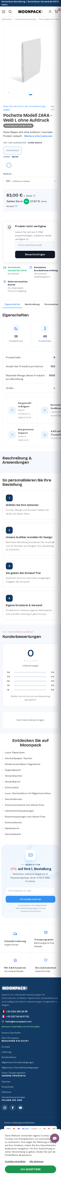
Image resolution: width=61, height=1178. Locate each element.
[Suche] (10, 12)
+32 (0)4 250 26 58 (16, 1011)
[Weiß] (9, 166)
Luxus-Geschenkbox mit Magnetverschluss (28, 793)
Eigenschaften (12, 304)
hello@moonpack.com (19, 1021)
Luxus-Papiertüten (15, 752)
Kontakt (6, 1046)
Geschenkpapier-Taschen (18, 758)
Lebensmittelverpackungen (19, 810)
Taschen (6, 1081)
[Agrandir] (9, 93)
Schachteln (8, 1086)
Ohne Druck (12, 150)
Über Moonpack (10, 1037)
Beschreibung (32, 304)
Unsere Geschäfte (11, 1032)
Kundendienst (9, 1057)
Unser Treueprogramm (14, 1072)
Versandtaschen (13, 775)
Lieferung (6, 1052)
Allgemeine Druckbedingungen (18, 1062)
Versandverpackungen (13, 1097)
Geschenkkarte (13, 834)
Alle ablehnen (36, 1161)
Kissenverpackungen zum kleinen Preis (25, 816)
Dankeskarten (12, 828)
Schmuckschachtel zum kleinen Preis (24, 804)
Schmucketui (12, 787)
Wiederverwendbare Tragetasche (22, 764)
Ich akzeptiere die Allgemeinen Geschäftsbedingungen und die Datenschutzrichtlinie (31, 908)
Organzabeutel (13, 769)
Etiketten (6, 1092)
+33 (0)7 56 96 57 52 (17, 1016)
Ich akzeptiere (30, 1169)
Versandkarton (12, 781)
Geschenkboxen (13, 799)
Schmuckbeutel (13, 822)
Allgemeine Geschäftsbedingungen (20, 1067)
